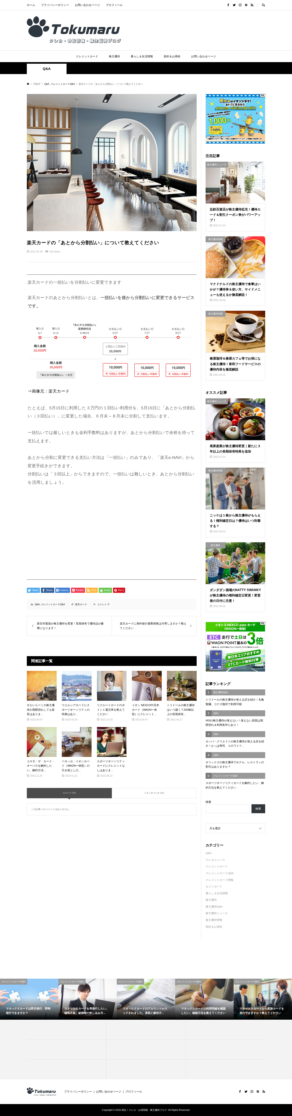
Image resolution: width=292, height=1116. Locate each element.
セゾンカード (214, 886)
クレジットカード (87, 56)
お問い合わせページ (87, 5)
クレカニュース (215, 859)
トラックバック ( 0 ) (154, 793)
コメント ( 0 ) (69, 793)
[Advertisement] (112, 531)
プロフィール (114, 5)
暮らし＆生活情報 (142, 56)
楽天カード (81, 604)
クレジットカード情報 (219, 879)
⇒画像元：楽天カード (49, 391)
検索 (208, 801)
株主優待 (114, 56)
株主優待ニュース (217, 913)
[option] (29, 999)
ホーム (31, 5)
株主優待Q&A (214, 906)
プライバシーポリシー (55, 5)
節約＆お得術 (172, 56)
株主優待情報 (214, 920)
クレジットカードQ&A (53, 604)
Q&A (47, 69)
